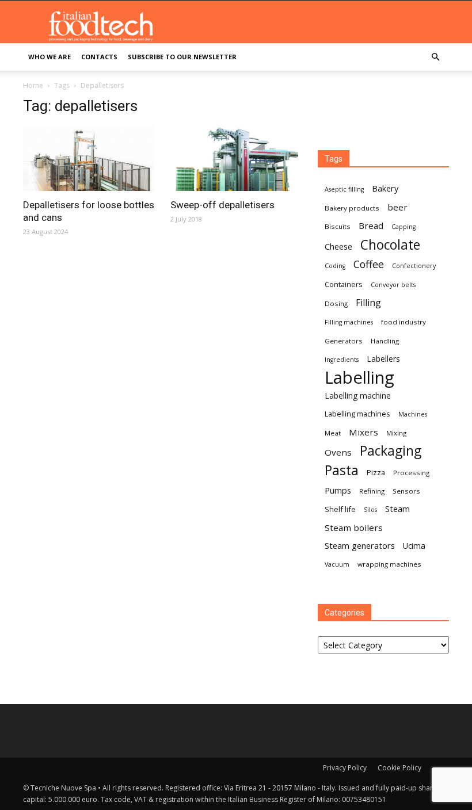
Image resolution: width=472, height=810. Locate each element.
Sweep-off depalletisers (222, 205)
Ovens (338, 452)
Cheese (338, 246)
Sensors (406, 491)
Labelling (359, 378)
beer (397, 207)
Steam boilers (354, 527)
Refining (372, 491)
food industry (403, 322)
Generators (344, 341)
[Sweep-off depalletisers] (236, 159)
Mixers (363, 432)
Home (33, 85)
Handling (385, 341)
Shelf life (340, 509)
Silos (370, 510)
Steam (397, 508)
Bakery (385, 188)
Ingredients (342, 360)
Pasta (342, 470)
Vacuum (337, 564)
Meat (333, 433)
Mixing (396, 433)
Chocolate (390, 245)
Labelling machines (357, 413)
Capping (403, 227)
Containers (344, 284)
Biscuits (338, 226)
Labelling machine (358, 395)
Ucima (414, 545)
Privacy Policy (345, 768)
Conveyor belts (393, 285)
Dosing (336, 303)
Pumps (338, 490)
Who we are (49, 56)
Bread (371, 225)
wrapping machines (389, 564)
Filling (368, 303)
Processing (411, 472)
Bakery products (352, 208)
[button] (435, 57)
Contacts (99, 56)
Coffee (368, 264)
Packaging (390, 451)
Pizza (376, 472)
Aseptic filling (344, 189)
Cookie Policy (399, 768)
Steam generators (360, 545)
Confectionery (414, 266)
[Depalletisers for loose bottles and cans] (88, 159)
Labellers (383, 358)
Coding (335, 266)
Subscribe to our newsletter (182, 56)
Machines (412, 414)
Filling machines (349, 322)
